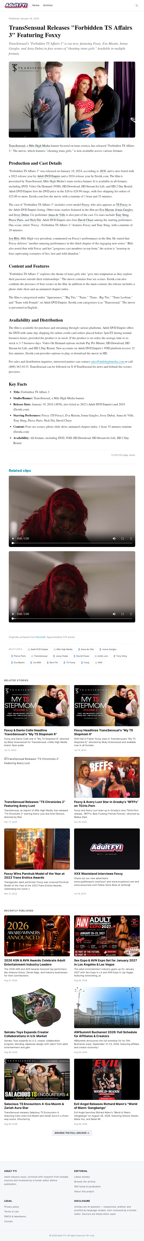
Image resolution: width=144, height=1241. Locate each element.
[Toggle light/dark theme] (137, 5)
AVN (103, 171)
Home (35, 5)
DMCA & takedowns (15, 1216)
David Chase (86, 220)
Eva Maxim (107, 210)
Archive (48, 5)
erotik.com (102, 656)
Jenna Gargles (124, 210)
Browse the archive (85, 1181)
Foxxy (85, 204)
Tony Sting (122, 215)
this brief (40, 637)
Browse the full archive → (72, 1133)
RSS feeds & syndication (87, 1186)
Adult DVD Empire (48, 176)
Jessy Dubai (21, 215)
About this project (84, 1191)
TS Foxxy (122, 204)
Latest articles (82, 1176)
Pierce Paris (16, 220)
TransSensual (17, 146)
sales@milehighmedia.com (107, 361)
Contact (8, 1221)
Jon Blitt (14, 238)
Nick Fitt (35, 220)
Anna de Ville (56, 215)
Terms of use (11, 1211)
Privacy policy (11, 1206)
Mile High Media (39, 146)
